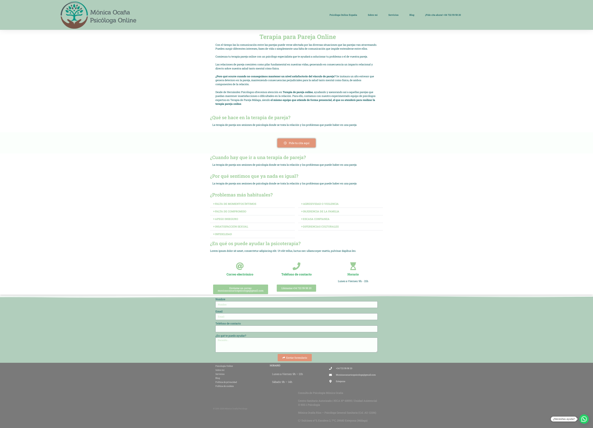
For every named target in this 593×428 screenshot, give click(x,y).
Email (219, 311)
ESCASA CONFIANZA (316, 219)
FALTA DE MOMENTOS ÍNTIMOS (235, 204)
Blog (411, 14)
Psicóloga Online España (343, 14)
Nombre (220, 299)
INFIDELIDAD (223, 234)
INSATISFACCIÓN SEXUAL (231, 226)
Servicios (393, 14)
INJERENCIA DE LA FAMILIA (321, 211)
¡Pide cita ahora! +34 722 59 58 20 (443, 14)
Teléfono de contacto (228, 323)
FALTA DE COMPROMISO (230, 211)
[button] (252, 204)
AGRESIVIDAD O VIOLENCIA (321, 204)
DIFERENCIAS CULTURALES (321, 226)
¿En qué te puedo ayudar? (230, 335)
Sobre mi (373, 14)
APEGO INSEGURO (226, 219)
